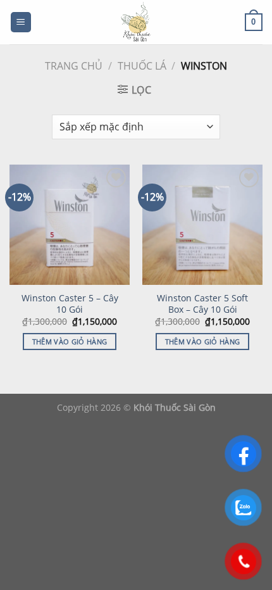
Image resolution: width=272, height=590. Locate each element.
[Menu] (21, 22)
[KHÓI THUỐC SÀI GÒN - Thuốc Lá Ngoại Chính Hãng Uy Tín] (136, 22)
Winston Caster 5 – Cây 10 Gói (70, 303)
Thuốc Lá (142, 66)
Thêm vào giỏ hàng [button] (70, 341)
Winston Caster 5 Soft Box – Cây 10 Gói (202, 303)
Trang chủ (73, 66)
